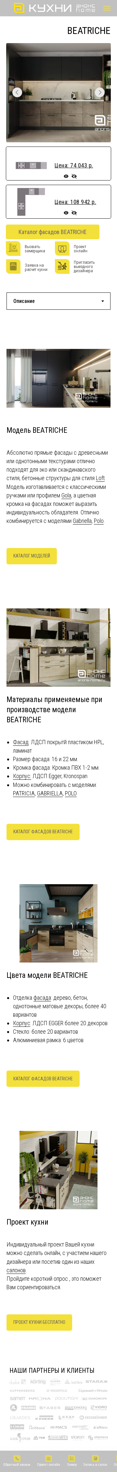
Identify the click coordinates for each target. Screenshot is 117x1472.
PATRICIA (24, 793)
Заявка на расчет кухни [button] (36, 267)
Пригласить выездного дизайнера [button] (84, 266)
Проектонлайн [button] (80, 248)
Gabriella (82, 520)
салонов (16, 1270)
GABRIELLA (50, 793)
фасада (42, 997)
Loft (100, 478)
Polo (99, 520)
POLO (71, 793)
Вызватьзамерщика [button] (35, 248)
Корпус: (22, 776)
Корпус (21, 1023)
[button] (17, 1461)
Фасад (21, 742)
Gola (66, 495)
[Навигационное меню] (106, 8)
